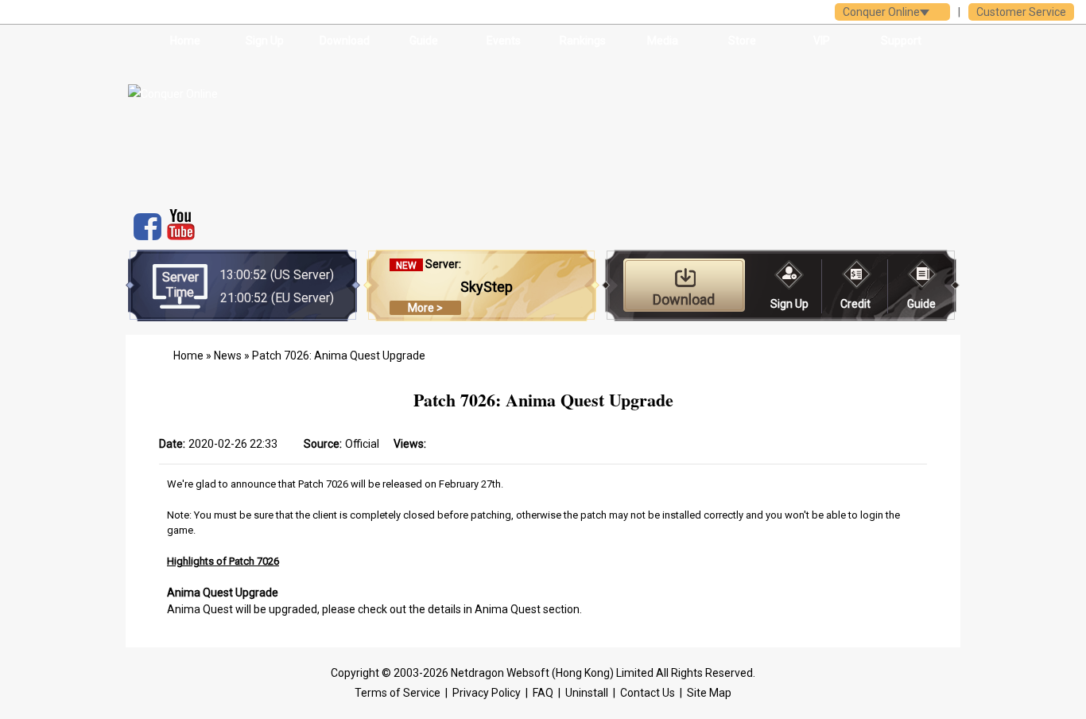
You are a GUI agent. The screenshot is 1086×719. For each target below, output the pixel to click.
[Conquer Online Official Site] (247, 127)
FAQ (543, 692)
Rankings (583, 40)
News (228, 355)
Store (742, 40)
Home (185, 40)
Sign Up (265, 40)
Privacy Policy (486, 692)
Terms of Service (397, 692)
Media (662, 40)
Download (345, 40)
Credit (855, 303)
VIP (821, 40)
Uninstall (586, 692)
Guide (423, 40)
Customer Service (1021, 12)
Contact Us (647, 692)
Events (504, 40)
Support (901, 40)
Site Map (709, 692)
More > (425, 307)
